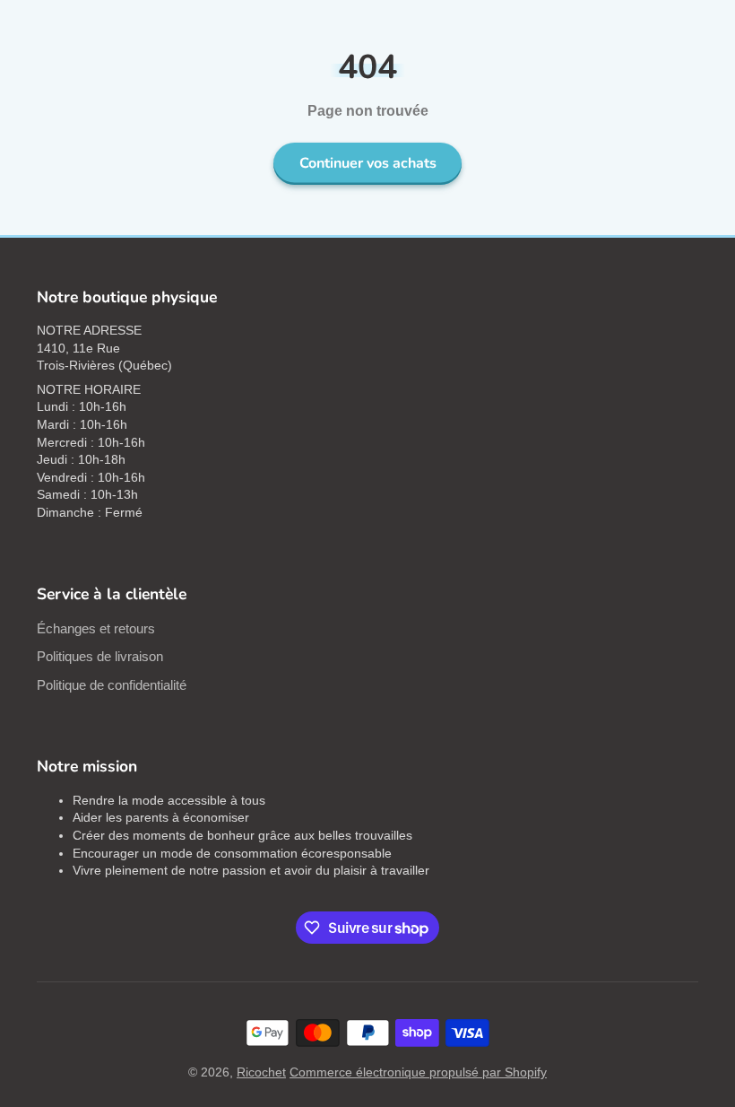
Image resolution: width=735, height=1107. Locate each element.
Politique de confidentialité (111, 685)
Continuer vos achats (368, 163)
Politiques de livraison (100, 656)
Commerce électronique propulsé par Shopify (418, 1072)
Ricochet (261, 1072)
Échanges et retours (96, 628)
